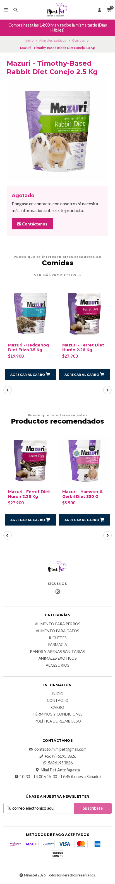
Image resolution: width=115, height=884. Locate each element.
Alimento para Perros (57, 624)
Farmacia (57, 645)
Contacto (57, 701)
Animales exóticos (52, 40)
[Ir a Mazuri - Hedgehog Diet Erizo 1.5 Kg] (30, 313)
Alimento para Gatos (57, 631)
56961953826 (60, 763)
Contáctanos (34, 224)
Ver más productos (55, 275)
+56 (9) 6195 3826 (60, 756)
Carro (57, 708)
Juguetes (57, 638)
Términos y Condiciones (58, 714)
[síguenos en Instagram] (57, 591)
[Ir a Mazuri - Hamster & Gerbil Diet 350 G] (84, 460)
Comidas (78, 40)
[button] (30, 374)
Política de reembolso (57, 721)
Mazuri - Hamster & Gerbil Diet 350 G (82, 494)
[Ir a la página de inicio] (57, 10)
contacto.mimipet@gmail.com (60, 749)
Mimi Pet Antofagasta (60, 770)
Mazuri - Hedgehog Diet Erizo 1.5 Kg (28, 347)
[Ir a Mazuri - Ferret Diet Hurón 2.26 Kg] (84, 313)
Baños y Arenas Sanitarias (57, 652)
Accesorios (58, 665)
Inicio (29, 40)
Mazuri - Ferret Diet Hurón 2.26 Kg (83, 347)
